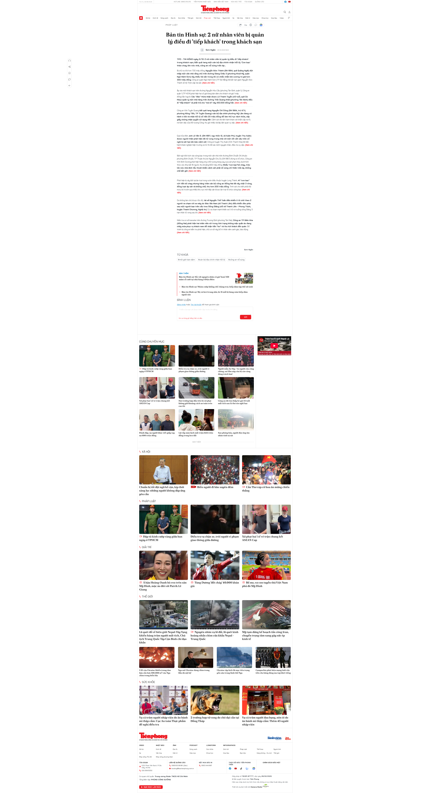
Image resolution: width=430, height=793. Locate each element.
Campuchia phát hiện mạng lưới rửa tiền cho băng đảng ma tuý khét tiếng (273, 671)
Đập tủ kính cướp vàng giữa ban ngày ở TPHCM (155, 370)
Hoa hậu (274, 18)
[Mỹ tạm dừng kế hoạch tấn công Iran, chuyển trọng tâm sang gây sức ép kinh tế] (266, 614)
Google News (261, 25)
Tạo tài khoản (196, 304)
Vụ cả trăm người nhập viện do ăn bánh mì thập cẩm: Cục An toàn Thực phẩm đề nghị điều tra (163, 721)
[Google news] (255, 769)
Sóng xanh (164, 18)
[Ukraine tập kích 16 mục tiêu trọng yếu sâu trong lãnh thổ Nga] (234, 657)
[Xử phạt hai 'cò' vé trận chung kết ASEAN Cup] (157, 388)
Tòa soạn (248, 2)
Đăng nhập (181, 304)
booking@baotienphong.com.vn (183, 768)
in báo (250, 25)
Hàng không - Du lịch (264, 753)
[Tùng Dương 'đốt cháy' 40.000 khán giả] (215, 565)
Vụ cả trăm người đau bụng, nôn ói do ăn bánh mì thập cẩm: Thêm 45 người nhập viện (265, 721)
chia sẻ (240, 25)
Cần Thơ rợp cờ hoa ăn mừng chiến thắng (265, 488)
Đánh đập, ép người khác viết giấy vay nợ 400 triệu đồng (157, 434)
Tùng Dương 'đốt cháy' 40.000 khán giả (215, 584)
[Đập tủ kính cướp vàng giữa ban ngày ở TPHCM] (157, 356)
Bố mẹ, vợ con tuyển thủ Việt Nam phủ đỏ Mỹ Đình (265, 584)
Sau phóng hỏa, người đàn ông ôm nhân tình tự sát (233, 434)
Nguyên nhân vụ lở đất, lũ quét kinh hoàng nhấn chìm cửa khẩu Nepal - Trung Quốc (214, 635)
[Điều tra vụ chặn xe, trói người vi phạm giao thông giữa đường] (196, 356)
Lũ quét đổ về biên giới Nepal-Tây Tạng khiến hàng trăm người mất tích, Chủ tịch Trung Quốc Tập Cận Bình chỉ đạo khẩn (163, 637)
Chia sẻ (69, 67)
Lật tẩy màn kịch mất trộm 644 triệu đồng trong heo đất (196, 434)
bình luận (256, 25)
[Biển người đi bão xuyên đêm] (215, 469)
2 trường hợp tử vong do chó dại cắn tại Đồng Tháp (215, 719)
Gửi (245, 317)
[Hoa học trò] (288, 739)
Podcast (194, 745)
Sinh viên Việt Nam (221, 2)
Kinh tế (155, 18)
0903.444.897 (206, 765)
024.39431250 (147, 770)
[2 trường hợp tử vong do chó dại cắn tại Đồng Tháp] (215, 700)
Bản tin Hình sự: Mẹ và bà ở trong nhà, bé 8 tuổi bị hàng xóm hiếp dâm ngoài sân (215, 293)
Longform (211, 745)
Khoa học (265, 18)
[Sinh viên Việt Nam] (275, 739)
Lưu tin (69, 73)
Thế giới (190, 18)
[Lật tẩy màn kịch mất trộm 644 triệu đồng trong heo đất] (196, 420)
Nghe (69, 60)
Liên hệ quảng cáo (177, 763)
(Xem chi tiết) (208, 83)
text (245, 25)
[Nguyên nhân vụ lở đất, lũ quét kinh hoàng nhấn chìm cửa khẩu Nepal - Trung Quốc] (215, 614)
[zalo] (248, 769)
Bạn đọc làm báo (152, 787)
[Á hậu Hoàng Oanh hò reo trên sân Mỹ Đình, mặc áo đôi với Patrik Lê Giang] (163, 565)
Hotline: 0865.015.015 (182, 2)
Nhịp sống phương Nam (164, 757)
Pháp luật (207, 18)
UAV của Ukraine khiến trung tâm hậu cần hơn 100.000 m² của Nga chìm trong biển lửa (155, 673)
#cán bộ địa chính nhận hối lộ (211, 259)
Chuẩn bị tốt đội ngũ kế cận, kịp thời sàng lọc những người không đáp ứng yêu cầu (162, 490)
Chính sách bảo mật (271, 763)
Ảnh (174, 745)
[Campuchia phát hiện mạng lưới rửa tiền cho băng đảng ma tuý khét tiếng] (273, 657)
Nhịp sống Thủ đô (145, 757)
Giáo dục (256, 18)
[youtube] (289, 2)
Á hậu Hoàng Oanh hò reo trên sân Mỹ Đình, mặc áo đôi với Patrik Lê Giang (163, 586)
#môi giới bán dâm (186, 259)
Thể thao (217, 18)
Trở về (69, 85)
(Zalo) (185, 765)
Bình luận (69, 79)
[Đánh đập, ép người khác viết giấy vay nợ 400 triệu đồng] (157, 420)
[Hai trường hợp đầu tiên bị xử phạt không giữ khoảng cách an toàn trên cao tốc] (196, 388)
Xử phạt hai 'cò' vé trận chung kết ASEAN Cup (154, 402)
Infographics (229, 745)
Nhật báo (160, 745)
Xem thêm (289, 18)
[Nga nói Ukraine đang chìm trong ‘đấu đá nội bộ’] (195, 657)
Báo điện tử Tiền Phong (215, 9)
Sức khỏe (181, 18)
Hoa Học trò (236, 2)
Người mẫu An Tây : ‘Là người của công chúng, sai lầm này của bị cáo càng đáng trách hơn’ (236, 371)
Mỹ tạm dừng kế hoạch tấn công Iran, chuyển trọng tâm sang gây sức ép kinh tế (265, 635)
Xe (233, 18)
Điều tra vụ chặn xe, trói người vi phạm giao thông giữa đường (194, 370)
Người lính (226, 18)
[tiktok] (242, 768)
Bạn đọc (243, 753)
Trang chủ (141, 18)
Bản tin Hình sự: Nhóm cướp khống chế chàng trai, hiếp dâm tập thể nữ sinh (217, 286)
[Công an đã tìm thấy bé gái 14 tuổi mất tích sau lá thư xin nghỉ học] (236, 388)
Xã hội (148, 18)
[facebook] (285, 2)
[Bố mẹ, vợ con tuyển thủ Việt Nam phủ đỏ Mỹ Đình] (266, 565)
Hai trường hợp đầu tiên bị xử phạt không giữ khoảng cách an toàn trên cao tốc (195, 403)
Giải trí (247, 18)
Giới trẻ (198, 18)
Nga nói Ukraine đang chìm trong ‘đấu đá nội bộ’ (194, 671)
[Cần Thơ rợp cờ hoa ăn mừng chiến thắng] (266, 469)
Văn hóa (240, 18)
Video (282, 18)
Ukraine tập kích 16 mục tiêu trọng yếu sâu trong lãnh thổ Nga (233, 671)
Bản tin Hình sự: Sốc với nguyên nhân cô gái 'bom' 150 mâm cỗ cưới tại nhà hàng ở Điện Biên (204, 278)
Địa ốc (173, 18)
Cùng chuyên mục (151, 341)
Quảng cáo (259, 2)
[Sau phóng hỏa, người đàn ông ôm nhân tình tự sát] (236, 420)
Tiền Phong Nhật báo (202, 2)
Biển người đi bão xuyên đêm (215, 487)
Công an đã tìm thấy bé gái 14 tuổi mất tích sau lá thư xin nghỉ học (234, 402)
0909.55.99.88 (177, 765)
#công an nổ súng (236, 259)
